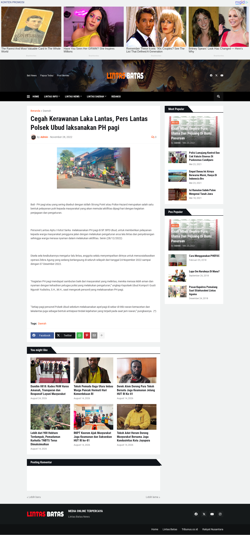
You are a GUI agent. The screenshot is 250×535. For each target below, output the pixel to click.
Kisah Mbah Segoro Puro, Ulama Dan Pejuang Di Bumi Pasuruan (191, 133)
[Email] (94, 335)
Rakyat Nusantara (212, 529)
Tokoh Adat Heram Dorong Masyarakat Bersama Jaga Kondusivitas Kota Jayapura (133, 436)
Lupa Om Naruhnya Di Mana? (204, 271)
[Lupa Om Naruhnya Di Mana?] (177, 276)
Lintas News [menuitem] (72, 96)
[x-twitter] (216, 75)
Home (154, 529)
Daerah (47, 110)
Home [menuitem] (36, 96)
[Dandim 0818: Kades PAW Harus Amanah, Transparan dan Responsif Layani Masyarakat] (50, 370)
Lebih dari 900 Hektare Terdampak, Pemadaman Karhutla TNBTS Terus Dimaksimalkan (45, 438)
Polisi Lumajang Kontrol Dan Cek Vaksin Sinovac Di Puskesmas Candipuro (204, 156)
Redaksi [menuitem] (116, 96)
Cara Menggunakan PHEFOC (204, 256)
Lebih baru (35, 497)
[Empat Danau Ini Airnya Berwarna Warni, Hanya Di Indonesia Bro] (177, 176)
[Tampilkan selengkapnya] (101, 335)
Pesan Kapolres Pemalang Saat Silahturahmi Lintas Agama (203, 290)
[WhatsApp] (80, 335)
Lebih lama (152, 497)
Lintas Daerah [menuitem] (95, 96)
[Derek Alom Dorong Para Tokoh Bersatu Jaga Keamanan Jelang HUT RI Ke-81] (136, 370)
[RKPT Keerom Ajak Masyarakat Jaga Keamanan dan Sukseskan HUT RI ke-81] (93, 417)
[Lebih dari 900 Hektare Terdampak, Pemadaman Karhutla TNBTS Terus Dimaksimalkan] (50, 417)
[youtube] (222, 75)
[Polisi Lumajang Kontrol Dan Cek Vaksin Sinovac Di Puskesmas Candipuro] (177, 157)
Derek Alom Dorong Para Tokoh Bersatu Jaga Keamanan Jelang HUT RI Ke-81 (136, 390)
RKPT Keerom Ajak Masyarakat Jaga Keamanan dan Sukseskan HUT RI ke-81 (93, 436)
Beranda (35, 110)
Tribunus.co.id (190, 529)
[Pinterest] (87, 335)
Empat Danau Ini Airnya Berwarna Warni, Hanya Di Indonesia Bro (203, 175)
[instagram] (220, 514)
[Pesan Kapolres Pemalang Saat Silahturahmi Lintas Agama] (177, 291)
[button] (30, 96)
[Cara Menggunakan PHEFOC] (177, 260)
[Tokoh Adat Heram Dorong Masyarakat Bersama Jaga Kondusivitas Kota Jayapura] (136, 417)
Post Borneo (63, 75)
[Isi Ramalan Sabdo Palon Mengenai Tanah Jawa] (177, 194)
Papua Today (46, 75)
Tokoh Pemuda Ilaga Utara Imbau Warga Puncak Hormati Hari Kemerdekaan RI (93, 390)
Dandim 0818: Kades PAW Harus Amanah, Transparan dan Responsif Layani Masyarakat (50, 390)
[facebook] (211, 75)
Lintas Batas (170, 529)
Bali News (32, 75)
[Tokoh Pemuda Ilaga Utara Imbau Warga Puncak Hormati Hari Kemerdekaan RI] (93, 370)
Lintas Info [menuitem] (51, 96)
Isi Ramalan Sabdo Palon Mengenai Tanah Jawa (202, 192)
